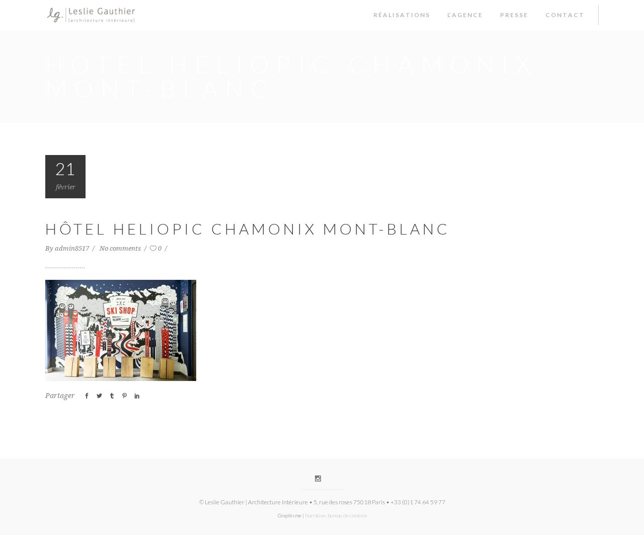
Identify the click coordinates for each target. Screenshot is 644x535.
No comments (121, 248)
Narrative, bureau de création (336, 515)
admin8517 (73, 248)
